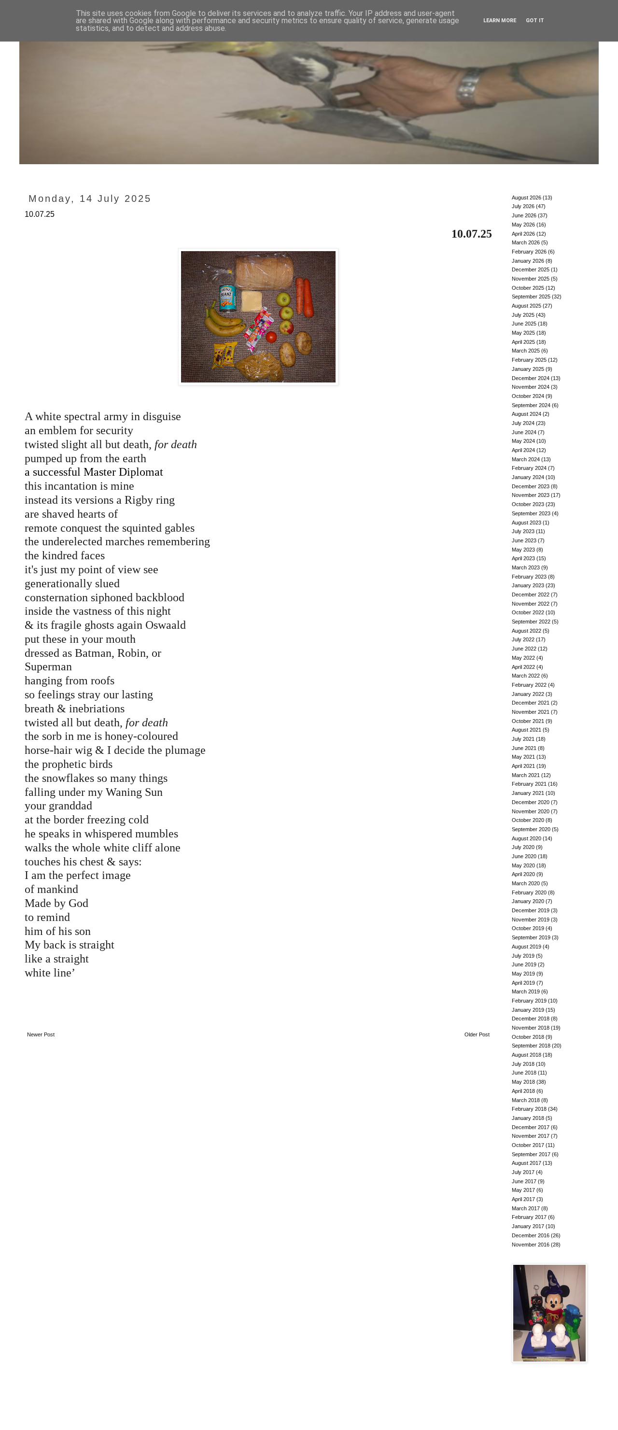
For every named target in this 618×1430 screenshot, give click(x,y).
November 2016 (530, 1244)
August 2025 (526, 306)
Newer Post (41, 1034)
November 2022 (530, 604)
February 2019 (529, 1001)
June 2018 (524, 1073)
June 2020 (524, 856)
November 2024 (530, 387)
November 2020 (530, 811)
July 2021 (523, 739)
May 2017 (523, 1190)
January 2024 (528, 477)
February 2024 (529, 468)
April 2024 (523, 450)
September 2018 (531, 1045)
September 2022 (531, 621)
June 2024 (524, 432)
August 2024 (526, 414)
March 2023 (526, 567)
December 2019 (530, 910)
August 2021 (526, 730)
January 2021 (528, 793)
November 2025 (530, 279)
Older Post (477, 1034)
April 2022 (523, 667)
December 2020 (530, 802)
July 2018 (523, 1064)
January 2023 (528, 585)
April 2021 (523, 766)
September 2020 (531, 829)
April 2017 (523, 1199)
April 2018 (523, 1091)
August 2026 (526, 197)
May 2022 (523, 658)
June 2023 (524, 540)
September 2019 (531, 937)
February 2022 (529, 685)
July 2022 (523, 639)
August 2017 (526, 1163)
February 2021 (529, 784)
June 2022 (524, 648)
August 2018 (526, 1055)
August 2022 (526, 631)
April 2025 (523, 342)
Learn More (499, 20)
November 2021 (530, 712)
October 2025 (528, 288)
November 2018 (530, 1028)
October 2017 (528, 1145)
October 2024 (528, 396)
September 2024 (531, 405)
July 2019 (523, 956)
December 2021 (530, 703)
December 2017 (530, 1127)
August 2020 (526, 838)
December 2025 (530, 269)
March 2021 (526, 775)
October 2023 (528, 504)
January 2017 (528, 1226)
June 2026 (524, 215)
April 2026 (523, 234)
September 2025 (531, 296)
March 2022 (526, 676)
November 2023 (530, 495)
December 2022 (530, 594)
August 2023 (526, 522)
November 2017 (530, 1136)
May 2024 (523, 441)
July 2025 (523, 315)
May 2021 (523, 757)
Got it (535, 20)
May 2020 (523, 865)
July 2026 (523, 206)
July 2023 (523, 531)
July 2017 (523, 1172)
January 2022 (528, 694)
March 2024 (526, 459)
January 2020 (528, 901)
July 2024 (523, 423)
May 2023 (523, 549)
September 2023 (531, 513)
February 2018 (529, 1109)
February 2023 (529, 577)
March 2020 (526, 883)
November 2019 (530, 919)
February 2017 (529, 1217)
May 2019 (523, 974)
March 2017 (526, 1208)
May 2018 (523, 1082)
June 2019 (524, 964)
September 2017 (531, 1154)
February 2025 (529, 360)
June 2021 (524, 748)
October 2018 (528, 1037)
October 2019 (528, 928)
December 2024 (530, 378)
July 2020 (523, 847)
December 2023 (530, 486)
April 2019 (523, 983)
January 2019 (528, 1010)
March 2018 (526, 1100)
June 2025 (524, 323)
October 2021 (528, 721)
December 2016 (530, 1235)
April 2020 (523, 874)
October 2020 (528, 820)
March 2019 (526, 991)
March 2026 (526, 242)
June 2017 (524, 1181)
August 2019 (526, 946)
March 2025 (526, 351)
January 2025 (528, 369)
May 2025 (523, 333)
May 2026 (523, 224)
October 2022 (528, 612)
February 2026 (529, 252)
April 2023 (523, 558)
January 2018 (528, 1118)
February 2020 (529, 892)
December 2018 (530, 1018)
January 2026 (528, 261)
